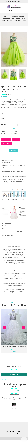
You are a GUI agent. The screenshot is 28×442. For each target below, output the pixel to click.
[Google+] (14, 427)
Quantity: (3, 124)
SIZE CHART (18, 431)
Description (14, 150)
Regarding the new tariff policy (13, 433)
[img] (14, 388)
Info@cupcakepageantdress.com (14, 1)
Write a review (14, 374)
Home (3, 20)
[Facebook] (10, 427)
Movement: (3, 131)
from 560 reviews (13, 390)
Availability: (4, 133)
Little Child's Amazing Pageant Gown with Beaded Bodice (14, 347)
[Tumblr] (17, 427)
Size (2, 113)
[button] (3, 94)
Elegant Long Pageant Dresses (14, 20)
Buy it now (16, 139)
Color (2, 118)
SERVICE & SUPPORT (10, 431)
